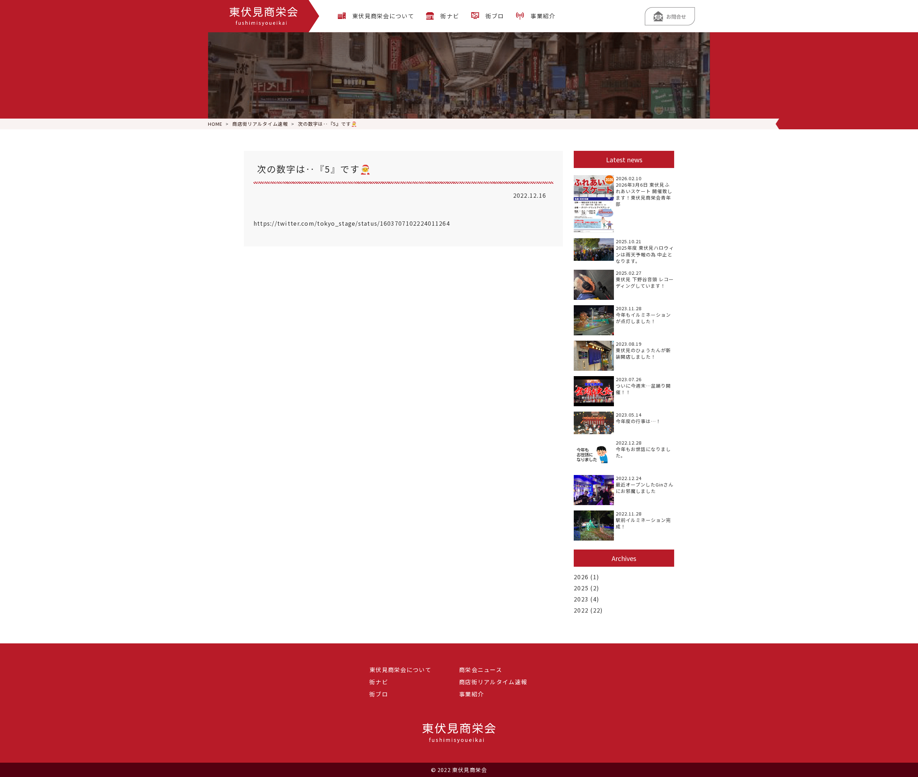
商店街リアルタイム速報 (493, 682)
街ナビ (449, 15)
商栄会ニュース (480, 669)
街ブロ (495, 15)
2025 (581, 588)
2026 (581, 577)
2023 (581, 599)
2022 (581, 610)
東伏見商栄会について (383, 15)
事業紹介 (542, 15)
